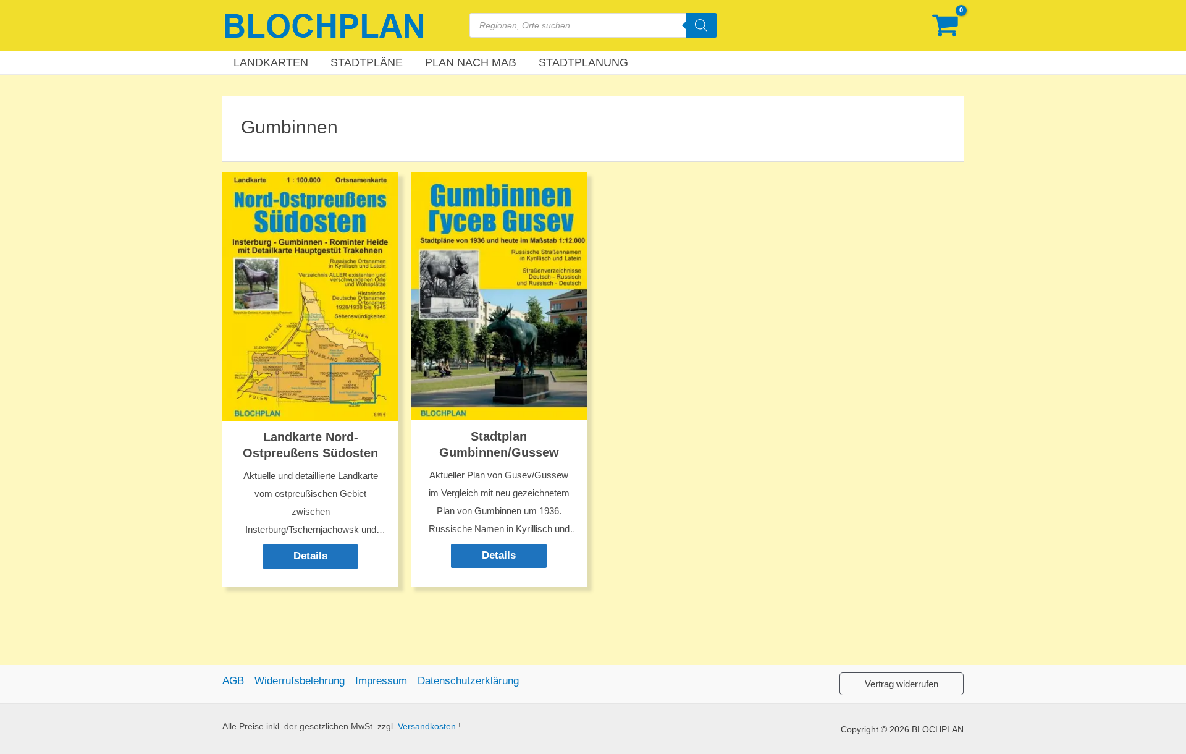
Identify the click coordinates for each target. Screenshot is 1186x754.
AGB (233, 681)
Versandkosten (427, 726)
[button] (901, 683)
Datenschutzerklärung (468, 681)
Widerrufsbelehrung (299, 681)
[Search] (701, 25)
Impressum (381, 681)
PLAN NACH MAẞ (470, 62)
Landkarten (270, 62)
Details (310, 556)
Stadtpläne (366, 62)
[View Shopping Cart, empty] (945, 25)
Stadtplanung (583, 62)
